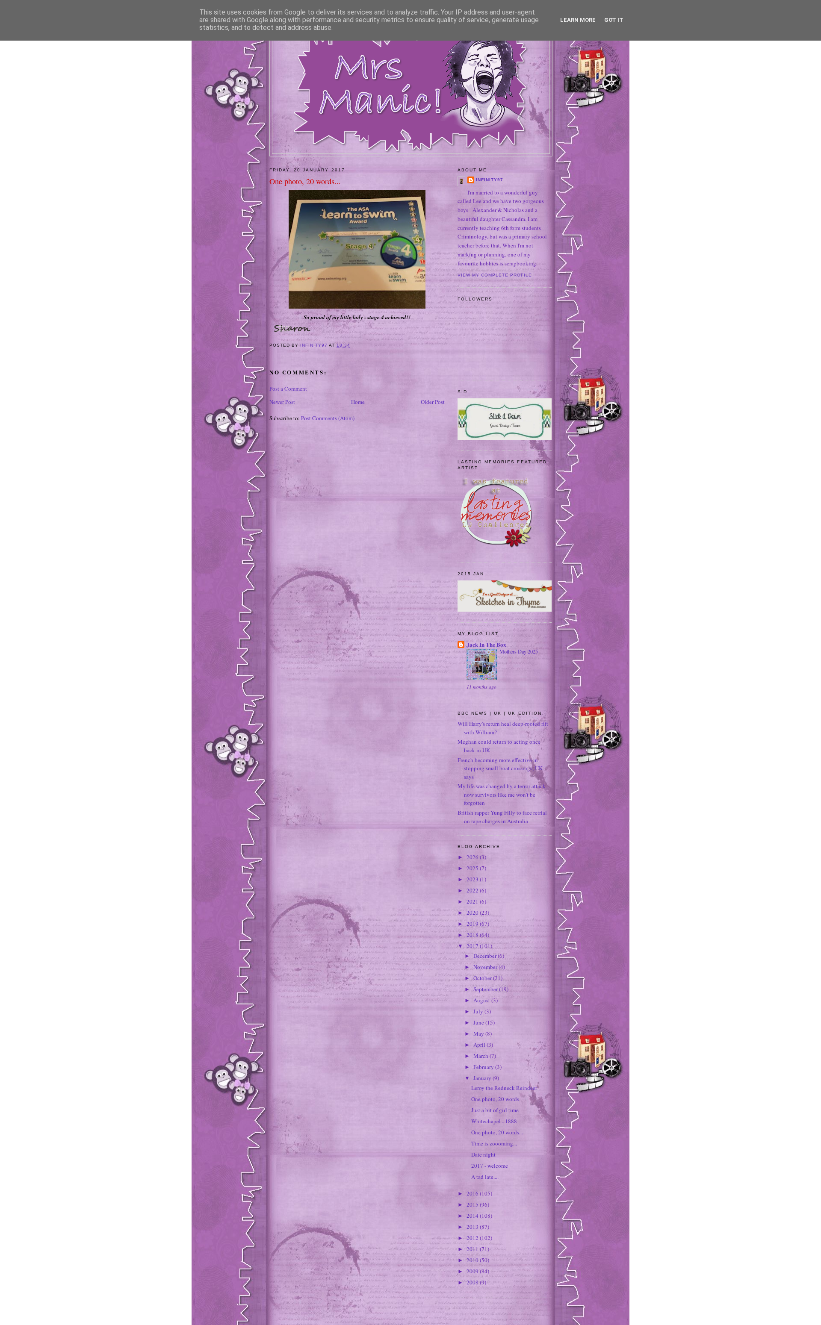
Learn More (578, 20)
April (480, 1044)
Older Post (433, 402)
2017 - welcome (489, 1165)
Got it (613, 20)
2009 (473, 1271)
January (483, 1078)
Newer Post (282, 402)
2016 (473, 1193)
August (482, 1000)
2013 (473, 1227)
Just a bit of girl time (495, 1110)
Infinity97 (489, 179)
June (479, 1022)
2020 (473, 912)
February (484, 1067)
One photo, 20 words (495, 1099)
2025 (473, 868)
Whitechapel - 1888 (494, 1121)
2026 (473, 857)
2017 (473, 946)
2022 (473, 890)
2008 (473, 1282)
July (478, 1011)
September (486, 989)
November (486, 967)
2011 (473, 1249)
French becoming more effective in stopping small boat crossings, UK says (500, 768)
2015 (473, 1204)
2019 (473, 924)
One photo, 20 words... (497, 1132)
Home (358, 402)
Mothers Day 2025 (518, 651)
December (485, 956)
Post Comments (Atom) (327, 418)
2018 (473, 935)
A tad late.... (485, 1177)
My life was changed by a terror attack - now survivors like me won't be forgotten (503, 794)
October (483, 978)
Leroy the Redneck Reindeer (504, 1088)
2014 (473, 1215)
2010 (473, 1260)
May (479, 1033)
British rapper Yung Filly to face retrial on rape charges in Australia (502, 817)
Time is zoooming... (494, 1143)
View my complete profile (495, 275)
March (481, 1056)
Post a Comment (288, 388)
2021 (473, 901)
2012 (473, 1238)
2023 (473, 879)
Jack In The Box (486, 644)
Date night (483, 1154)
